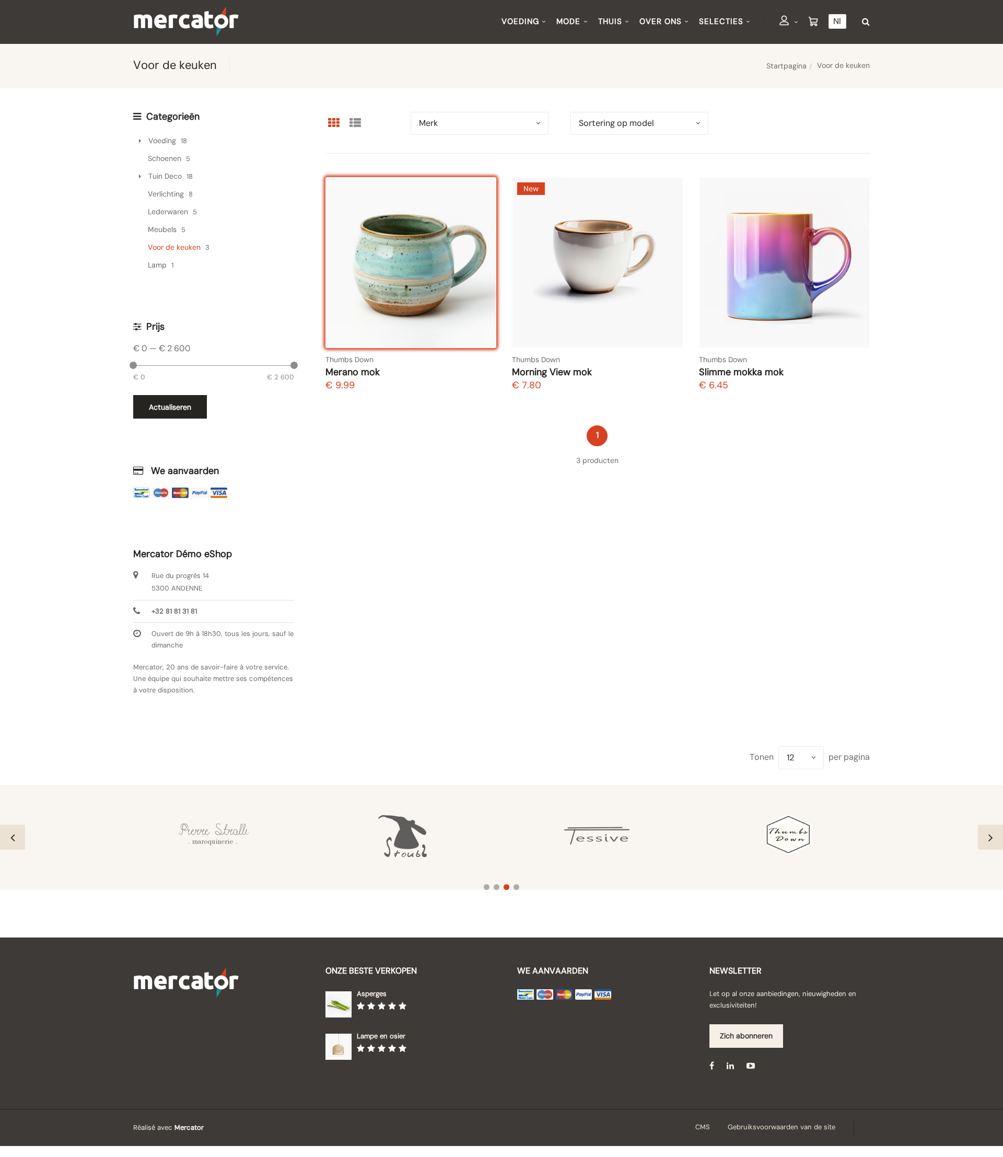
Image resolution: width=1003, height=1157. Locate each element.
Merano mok (352, 372)
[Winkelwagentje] (813, 22)
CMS (702, 1127)
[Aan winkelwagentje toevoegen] (478, 330)
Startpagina (786, 66)
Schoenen (164, 158)
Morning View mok (552, 372)
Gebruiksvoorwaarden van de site (781, 1127)
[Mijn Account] (788, 22)
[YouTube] (751, 1065)
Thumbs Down (349, 359)
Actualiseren (170, 407)
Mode (568, 21)
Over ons (660, 21)
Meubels (162, 229)
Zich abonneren (746, 1035)
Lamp (157, 265)
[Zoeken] (863, 22)
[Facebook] (711, 1065)
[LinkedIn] (730, 1065)
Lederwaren (168, 211)
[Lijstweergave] (355, 122)
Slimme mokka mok (741, 372)
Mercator (189, 1127)
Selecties (721, 21)
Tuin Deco (165, 176)
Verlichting (166, 194)
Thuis (610, 21)
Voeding (520, 21)
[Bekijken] (478, 302)
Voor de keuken (174, 247)
